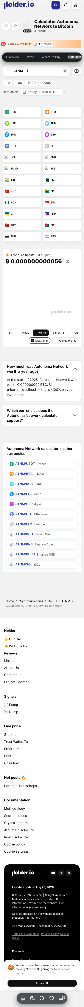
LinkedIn (10, 661)
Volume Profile (67, 340)
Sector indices (15, 816)
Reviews (10, 653)
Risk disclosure (16, 837)
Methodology (14, 809)
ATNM (65, 601)
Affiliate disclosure (19, 830)
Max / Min (41, 340)
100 (19, 83)
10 (8, 83)
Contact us (12, 675)
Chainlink (11, 763)
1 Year (75, 332)
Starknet (11, 735)
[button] (42, 998)
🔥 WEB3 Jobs (15, 646)
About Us (11, 668)
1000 (31, 83)
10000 (45, 83)
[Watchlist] (51, 998)
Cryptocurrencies (31, 601)
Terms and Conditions (25, 933)
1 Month (41, 332)
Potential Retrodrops (20, 786)
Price (30, 57)
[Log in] (75, 5)
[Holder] (23, 873)
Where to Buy (51, 57)
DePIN (52, 601)
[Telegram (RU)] (68, 873)
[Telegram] (61, 873)
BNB (7, 756)
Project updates (16, 682)
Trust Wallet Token (18, 742)
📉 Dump (11, 712)
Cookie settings (16, 851)
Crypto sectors (16, 823)
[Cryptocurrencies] (32, 998)
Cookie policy (14, 844)
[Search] (55, 5)
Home (10, 601)
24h (10, 332)
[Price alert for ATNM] (15, 26)
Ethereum (11, 749)
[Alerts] (65, 5)
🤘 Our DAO (13, 639)
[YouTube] (53, 873)
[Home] (23, 998)
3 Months (58, 332)
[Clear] (65, 70)
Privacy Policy (50, 933)
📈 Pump (11, 705)
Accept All (42, 983)
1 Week (24, 332)
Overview (12, 57)
